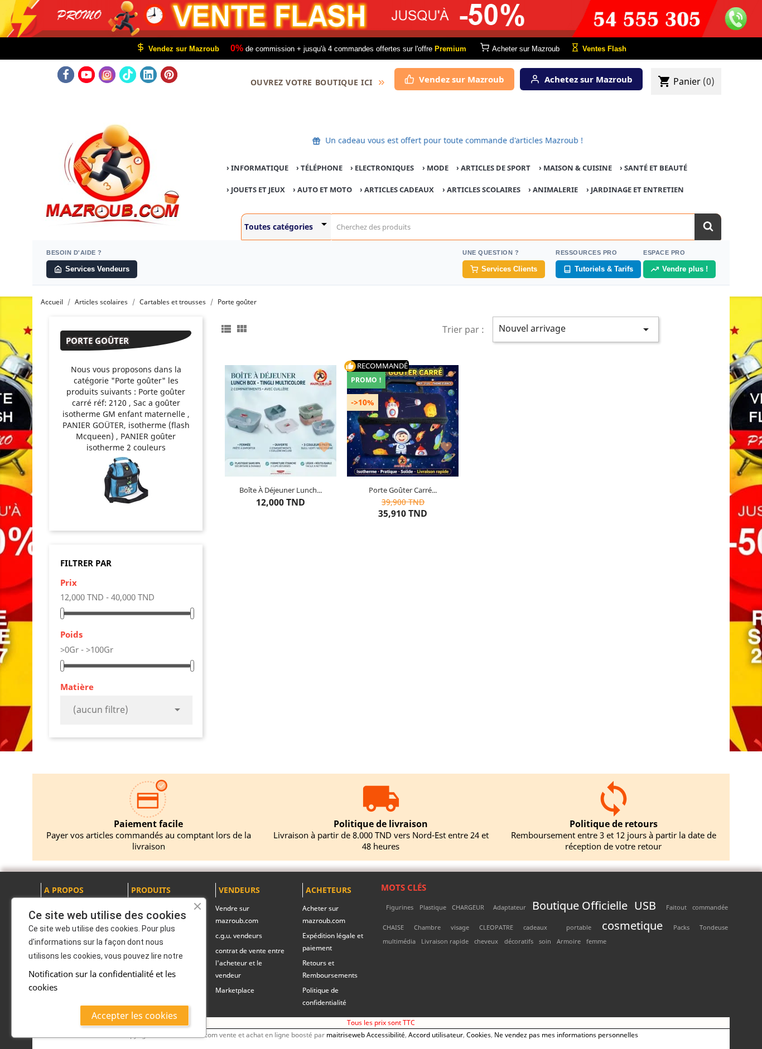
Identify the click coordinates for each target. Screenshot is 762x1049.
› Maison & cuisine (575, 168)
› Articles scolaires (481, 189)
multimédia (399, 941)
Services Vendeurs (97, 269)
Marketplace (234, 990)
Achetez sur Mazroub (588, 79)
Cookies (478, 1034)
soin (545, 941)
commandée (710, 907)
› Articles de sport (493, 168)
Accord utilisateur (435, 1034)
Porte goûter (97, 340)
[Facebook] (65, 74)
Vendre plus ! (685, 269)
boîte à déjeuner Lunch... (280, 490)
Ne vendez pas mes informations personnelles (566, 1034)
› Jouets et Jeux (255, 189)
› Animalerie (553, 189)
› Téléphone (319, 168)
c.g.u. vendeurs (238, 935)
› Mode (435, 168)
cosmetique (632, 925)
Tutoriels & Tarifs (604, 269)
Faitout (676, 907)
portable (578, 927)
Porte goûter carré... (403, 490)
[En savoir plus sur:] (383, 907)
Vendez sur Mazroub (461, 79)
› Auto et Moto (322, 189)
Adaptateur (509, 907)
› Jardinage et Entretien (635, 189)
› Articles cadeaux (397, 189)
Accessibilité (385, 1034)
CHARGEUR (468, 907)
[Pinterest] (169, 74)
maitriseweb (345, 1034)
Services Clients (509, 269)
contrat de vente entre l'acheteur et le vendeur (249, 963)
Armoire (569, 941)
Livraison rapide (445, 941)
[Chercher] (708, 226)
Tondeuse (714, 927)
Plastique (432, 907)
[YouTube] (86, 74)
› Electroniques (382, 168)
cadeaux (535, 927)
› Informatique (257, 168)
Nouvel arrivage (576, 329)
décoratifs (518, 941)
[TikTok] (127, 74)
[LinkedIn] (148, 74)
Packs (681, 927)
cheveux (486, 941)
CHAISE (393, 927)
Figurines (399, 907)
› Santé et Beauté (653, 168)
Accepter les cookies (134, 1015)
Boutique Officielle (580, 905)
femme (596, 941)
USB (645, 905)
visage (460, 927)
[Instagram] (107, 74)
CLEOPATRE (496, 927)
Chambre (427, 927)
